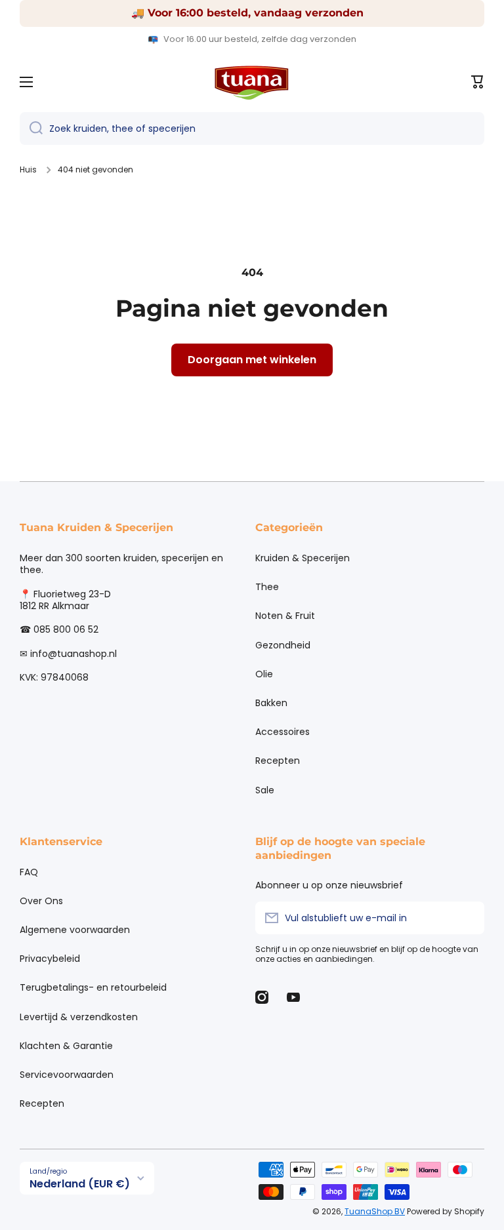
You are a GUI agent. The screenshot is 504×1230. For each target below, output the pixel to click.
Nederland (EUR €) (80, 1183)
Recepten (277, 760)
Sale (264, 790)
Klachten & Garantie (66, 1045)
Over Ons (41, 900)
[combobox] (252, 128)
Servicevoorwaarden (67, 1074)
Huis (28, 170)
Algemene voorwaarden (75, 929)
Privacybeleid (50, 958)
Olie (264, 674)
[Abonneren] (468, 918)
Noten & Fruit (285, 615)
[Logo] (252, 82)
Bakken (271, 702)
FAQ (29, 872)
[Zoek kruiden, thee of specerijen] (31, 128)
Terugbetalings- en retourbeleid (93, 987)
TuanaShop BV (375, 1211)
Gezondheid (282, 645)
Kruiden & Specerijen (302, 558)
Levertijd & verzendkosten (79, 1016)
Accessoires (282, 731)
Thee (267, 586)
